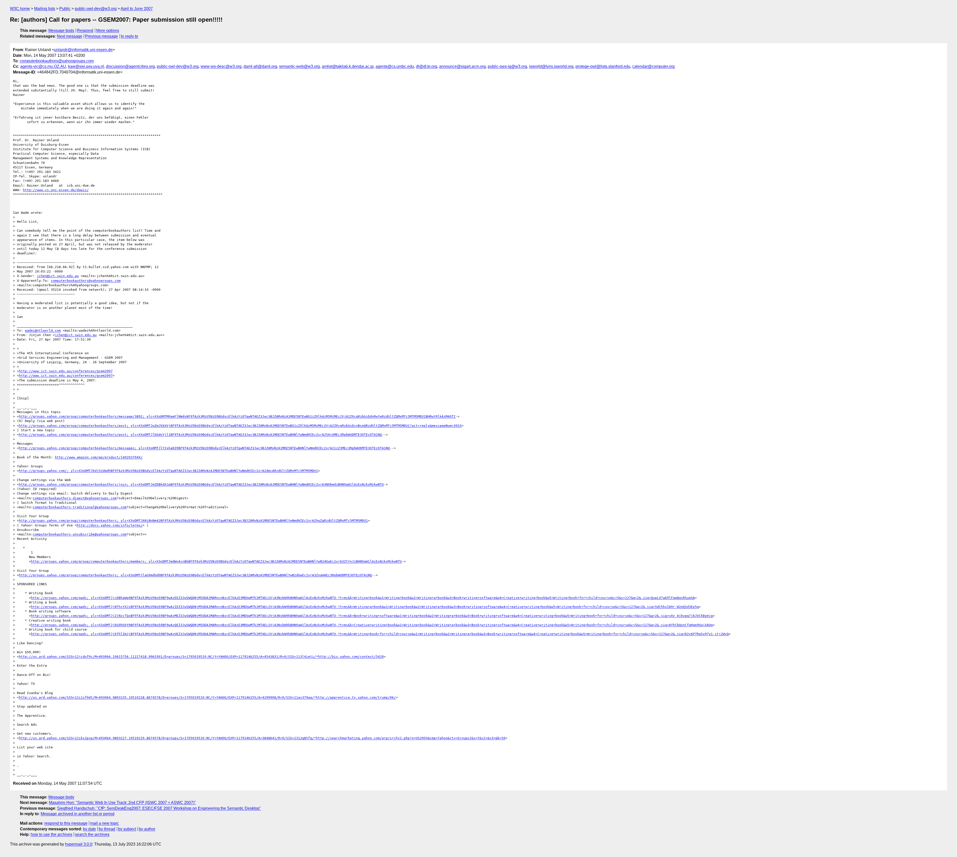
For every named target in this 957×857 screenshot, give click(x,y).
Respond (85, 30)
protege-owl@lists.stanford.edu (602, 66)
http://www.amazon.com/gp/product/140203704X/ (99, 457)
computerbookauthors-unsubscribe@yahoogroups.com (80, 534)
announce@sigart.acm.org (462, 66)
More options (107, 30)
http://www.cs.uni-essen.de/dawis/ (56, 190)
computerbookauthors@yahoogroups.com (57, 61)
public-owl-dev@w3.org (96, 8)
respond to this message (65, 823)
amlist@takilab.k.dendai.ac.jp (348, 66)
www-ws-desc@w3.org (221, 66)
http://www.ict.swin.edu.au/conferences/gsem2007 (66, 371)
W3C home (20, 8)
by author (147, 829)
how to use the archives (51, 834)
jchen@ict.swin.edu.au (58, 276)
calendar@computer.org (653, 66)
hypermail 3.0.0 (78, 844)
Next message (69, 36)
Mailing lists (44, 8)
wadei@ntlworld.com (43, 330)
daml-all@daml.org (260, 66)
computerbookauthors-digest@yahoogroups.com (75, 498)
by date (89, 829)
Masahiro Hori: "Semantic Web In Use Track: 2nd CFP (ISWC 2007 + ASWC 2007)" (122, 802)
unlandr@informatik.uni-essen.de (83, 50)
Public (65, 8)
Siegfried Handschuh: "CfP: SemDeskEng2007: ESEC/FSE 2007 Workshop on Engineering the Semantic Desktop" (159, 808)
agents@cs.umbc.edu (395, 66)
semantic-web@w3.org (299, 66)
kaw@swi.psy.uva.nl (86, 66)
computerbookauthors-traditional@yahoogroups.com (80, 507)
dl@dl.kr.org (426, 66)
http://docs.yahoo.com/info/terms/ (110, 525)
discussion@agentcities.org (130, 66)
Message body (61, 30)
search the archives (92, 834)
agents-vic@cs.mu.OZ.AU (43, 66)
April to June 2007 (137, 8)
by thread (107, 829)
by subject (127, 829)
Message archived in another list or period (77, 814)
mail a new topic (104, 823)
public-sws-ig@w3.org (507, 66)
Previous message (101, 36)
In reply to (129, 36)
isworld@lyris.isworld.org (551, 66)
